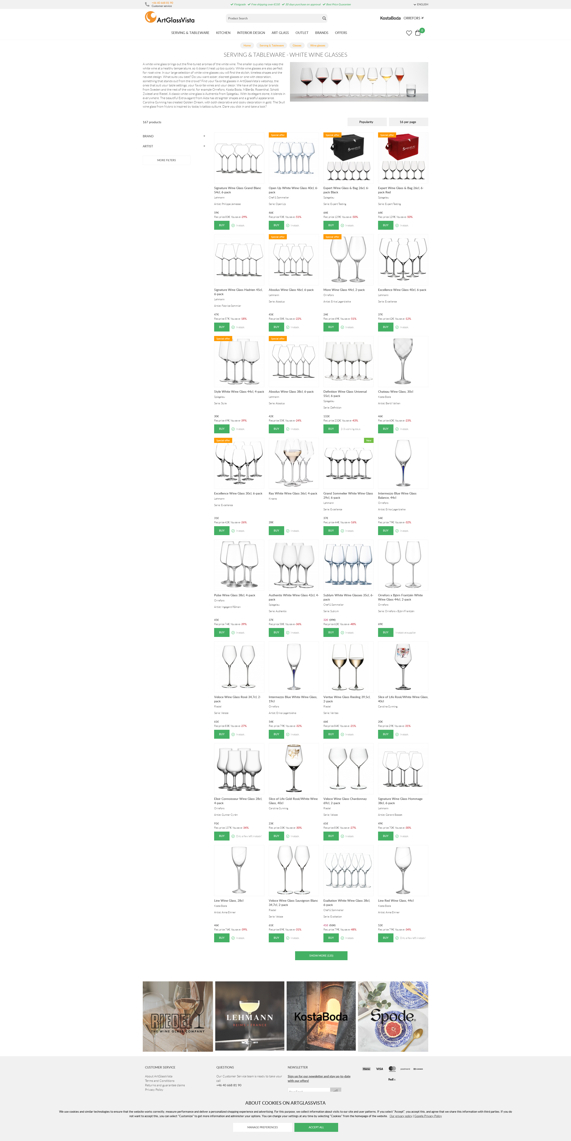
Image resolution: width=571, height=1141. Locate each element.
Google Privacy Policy (428, 1116)
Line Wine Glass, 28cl (228, 900)
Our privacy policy (401, 1116)
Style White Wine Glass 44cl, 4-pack (239, 391)
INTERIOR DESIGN (251, 32)
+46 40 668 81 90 (162, 2)
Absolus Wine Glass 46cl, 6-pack (291, 290)
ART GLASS (280, 32)
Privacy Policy (154, 1089)
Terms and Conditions (159, 1081)
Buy (222, 225)
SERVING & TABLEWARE (190, 32)
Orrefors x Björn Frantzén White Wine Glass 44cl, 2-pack (400, 597)
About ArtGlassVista (158, 1076)
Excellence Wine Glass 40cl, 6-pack (402, 290)
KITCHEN (223, 32)
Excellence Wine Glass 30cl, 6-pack (238, 493)
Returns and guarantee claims (165, 1085)
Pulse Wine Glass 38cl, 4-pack (234, 595)
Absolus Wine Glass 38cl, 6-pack (291, 391)
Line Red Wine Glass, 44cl (396, 900)
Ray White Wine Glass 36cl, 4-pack (293, 493)
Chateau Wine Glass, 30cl (395, 391)
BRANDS (321, 32)
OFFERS (341, 32)
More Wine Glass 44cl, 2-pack (344, 290)
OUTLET (302, 32)
